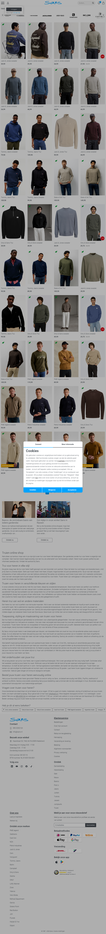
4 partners (61, 461)
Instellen (33, 490)
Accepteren (72, 490)
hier (36, 478)
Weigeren (51, 490)
